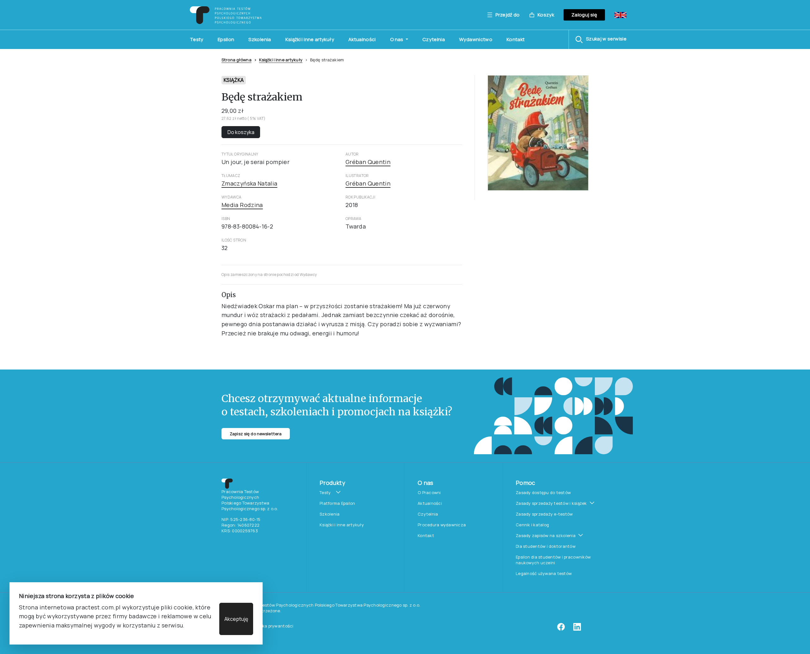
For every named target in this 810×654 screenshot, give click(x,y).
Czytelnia (433, 39)
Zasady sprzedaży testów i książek (551, 503)
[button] (600, 39)
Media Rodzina (242, 205)
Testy (196, 39)
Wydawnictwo (475, 39)
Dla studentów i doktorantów (546, 546)
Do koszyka (240, 132)
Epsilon (226, 39)
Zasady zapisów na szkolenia (546, 535)
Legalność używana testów (544, 573)
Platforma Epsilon (337, 503)
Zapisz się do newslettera (256, 434)
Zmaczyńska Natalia (249, 183)
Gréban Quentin (368, 162)
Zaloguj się (584, 14)
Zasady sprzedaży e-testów (544, 514)
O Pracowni (429, 492)
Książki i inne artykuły (309, 39)
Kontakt (516, 39)
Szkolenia (259, 39)
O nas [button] (397, 39)
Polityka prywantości (272, 626)
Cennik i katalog (532, 525)
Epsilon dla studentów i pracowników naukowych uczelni (553, 559)
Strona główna (236, 60)
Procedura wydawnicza (442, 525)
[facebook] (561, 629)
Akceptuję (236, 618)
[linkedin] (577, 629)
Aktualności (362, 39)
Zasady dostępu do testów (543, 492)
